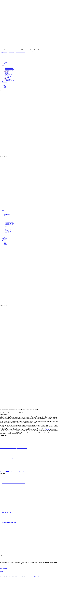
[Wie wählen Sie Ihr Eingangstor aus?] (5, 510)
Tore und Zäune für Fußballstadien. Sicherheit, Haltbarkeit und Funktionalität (12, 471)
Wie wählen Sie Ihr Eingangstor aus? (7, 512)
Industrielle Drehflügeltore (4, 568)
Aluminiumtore (48, 429)
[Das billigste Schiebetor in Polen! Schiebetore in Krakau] (5, 520)
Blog (0, 446)
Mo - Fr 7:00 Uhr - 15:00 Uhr (20, 52)
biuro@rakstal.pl (11, 52)
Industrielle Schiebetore (3, 566)
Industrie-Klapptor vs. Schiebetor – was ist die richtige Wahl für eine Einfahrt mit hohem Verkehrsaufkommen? (17, 458)
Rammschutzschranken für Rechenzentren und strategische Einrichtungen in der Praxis (13, 448)
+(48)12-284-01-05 (4, 52)
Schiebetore (1, 571)
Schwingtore (2, 569)
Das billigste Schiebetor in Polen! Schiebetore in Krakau (9, 522)
